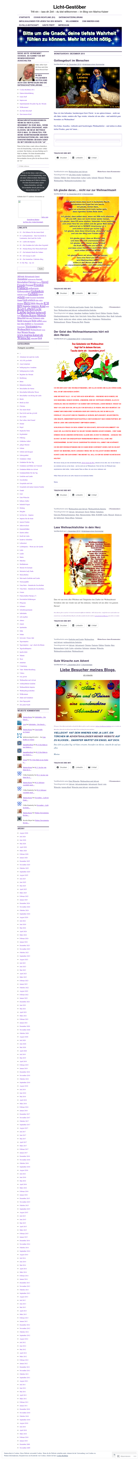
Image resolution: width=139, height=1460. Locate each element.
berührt (92, 313)
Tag (32, 324)
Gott (68, 177)
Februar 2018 (24, 1107)
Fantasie (95, 645)
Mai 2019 (23, 1058)
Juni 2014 (23, 1261)
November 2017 (25, 1117)
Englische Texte (25, 431)
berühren (85, 313)
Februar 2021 (24, 1019)
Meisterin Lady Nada (26, 571)
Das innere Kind (25, 409)
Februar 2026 (24, 854)
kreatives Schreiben (26, 539)
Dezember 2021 (25, 1001)
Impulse (27, 306)
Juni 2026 (23, 840)
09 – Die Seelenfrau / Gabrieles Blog (31, 259)
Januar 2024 (24, 942)
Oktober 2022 (24, 987)
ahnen (71, 313)
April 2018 (23, 1100)
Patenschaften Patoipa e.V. (28, 596)
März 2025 (23, 893)
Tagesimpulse (24, 641)
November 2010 (25, 1412)
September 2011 (25, 1377)
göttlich (31, 300)
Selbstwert (60, 518)
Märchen (22, 560)
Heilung (20, 303)
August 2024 (24, 917)
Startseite (24, 17)
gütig (41, 300)
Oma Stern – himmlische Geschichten (32, 585)
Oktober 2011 (24, 1374)
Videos (22, 673)
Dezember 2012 (25, 1325)
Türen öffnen (69, 518)
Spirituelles (98, 307)
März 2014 (23, 1272)
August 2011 (24, 1381)
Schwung (85, 648)
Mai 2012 (23, 1349)
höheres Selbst (24, 501)
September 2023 (25, 956)
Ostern (22, 592)
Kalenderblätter (24, 529)
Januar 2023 (24, 984)
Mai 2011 (23, 1391)
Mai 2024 (23, 928)
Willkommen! (72, 21)
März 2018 (23, 1103)
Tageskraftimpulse (25, 648)
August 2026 (24, 833)
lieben (31, 312)
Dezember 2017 (25, 1114)
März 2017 (23, 1146)
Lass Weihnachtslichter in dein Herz (77, 527)
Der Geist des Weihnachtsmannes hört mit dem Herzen (81, 333)
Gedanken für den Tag (27, 462)
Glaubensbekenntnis (61, 316)
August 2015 (24, 1212)
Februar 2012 (24, 1360)
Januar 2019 (24, 1068)
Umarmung (96, 319)
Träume (22, 655)
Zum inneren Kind (90, 21)
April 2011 (23, 1395)
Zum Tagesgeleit (25, 701)
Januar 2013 (24, 1321)
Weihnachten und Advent (78, 171)
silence (22, 620)
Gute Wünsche (74, 781)
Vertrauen (78, 518)
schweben (78, 648)
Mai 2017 (23, 1138)
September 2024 (25, 914)
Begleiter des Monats (26, 374)
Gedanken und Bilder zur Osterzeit (31, 466)
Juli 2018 (23, 1089)
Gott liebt (82, 316)
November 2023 (25, 949)
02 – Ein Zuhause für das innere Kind (32, 232)
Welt (19, 332)
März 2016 (23, 1188)
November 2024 (25, 907)
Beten (21, 381)
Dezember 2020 (25, 1026)
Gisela (25, 760)
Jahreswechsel (24, 525)
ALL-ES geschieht (26, 360)
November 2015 (25, 1202)
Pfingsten (23, 603)
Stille (22, 324)
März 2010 (23, 1434)
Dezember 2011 (25, 1367)
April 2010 (23, 1430)
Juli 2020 (23, 1040)
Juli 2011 (23, 1384)
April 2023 (23, 973)
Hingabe (39, 303)
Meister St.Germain (26, 568)
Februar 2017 (24, 1149)
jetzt (47, 306)
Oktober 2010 (24, 1416)
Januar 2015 (24, 1237)
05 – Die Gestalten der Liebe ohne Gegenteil (34, 245)
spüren (79, 319)
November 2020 (25, 1030)
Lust (18, 315)
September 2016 (25, 1167)
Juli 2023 (23, 963)
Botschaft (39, 279)
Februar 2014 (24, 1275)
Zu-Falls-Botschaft (29, 25)
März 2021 (23, 1016)
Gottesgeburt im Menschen (71, 60)
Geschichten (40, 297)
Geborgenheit (23, 291)
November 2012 (25, 1328)
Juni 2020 (23, 1044)
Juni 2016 (23, 1177)
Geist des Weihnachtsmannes (64, 514)
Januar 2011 (24, 1405)
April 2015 (23, 1226)
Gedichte (20, 294)
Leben (83, 177)
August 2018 (24, 1086)
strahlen (27, 323)
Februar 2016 (24, 1191)
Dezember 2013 (25, 1283)
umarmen (23, 662)
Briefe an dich (24, 402)
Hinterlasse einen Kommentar (93, 64)
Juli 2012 (23, 1342)
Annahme (77, 313)
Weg (40, 326)
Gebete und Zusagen (26, 452)
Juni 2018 (23, 1093)
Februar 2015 (24, 1233)
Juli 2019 (23, 1054)
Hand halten (101, 316)
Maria (21, 557)
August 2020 (24, 1037)
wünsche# (34, 338)
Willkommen (24, 694)
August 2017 (24, 1128)
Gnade (86, 307)
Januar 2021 (24, 1023)
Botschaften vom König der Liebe (30, 395)
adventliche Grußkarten (101, 616)
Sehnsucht (27, 320)
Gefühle (33, 294)
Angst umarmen (25, 364)
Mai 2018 (23, 1096)
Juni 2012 (23, 1346)
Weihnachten (59, 180)
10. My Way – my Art (27, 263)
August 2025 (24, 875)
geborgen (33, 288)
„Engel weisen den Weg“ (88, 463)
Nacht (61, 319)
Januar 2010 (24, 1441)
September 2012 (25, 1335)
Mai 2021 (23, 1009)
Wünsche (108, 177)
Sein (33, 320)
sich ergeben (24, 617)
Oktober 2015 (24, 1205)
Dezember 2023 (25, 945)
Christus (57, 177)
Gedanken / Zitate (25, 459)
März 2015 (23, 1230)
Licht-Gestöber (69, 6)
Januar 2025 (24, 900)
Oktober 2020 (24, 1033)
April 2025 (23, 889)
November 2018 (25, 1075)
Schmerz (36, 318)
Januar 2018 (24, 1110)
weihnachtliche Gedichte (87, 310)
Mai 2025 (23, 886)
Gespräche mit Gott (26, 483)
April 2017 (23, 1142)
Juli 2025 (23, 879)
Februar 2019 (24, 1065)
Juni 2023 (23, 966)
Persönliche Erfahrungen (28, 599)
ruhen (74, 319)
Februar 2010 (24, 1437)
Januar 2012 (24, 1363)
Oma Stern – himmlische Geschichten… (32, 589)
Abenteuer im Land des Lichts (29, 357)
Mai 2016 (23, 1181)
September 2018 (25, 1082)
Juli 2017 (23, 1131)
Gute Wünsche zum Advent (71, 661)
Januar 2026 (24, 857)
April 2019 (23, 1061)
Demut (22, 423)
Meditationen (24, 564)
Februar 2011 (24, 1402)
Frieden (109, 313)
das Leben (23, 416)
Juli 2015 (23, 1216)
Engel (98, 313)
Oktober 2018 (24, 1079)
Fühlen (63, 177)
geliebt (21, 297)
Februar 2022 (24, 994)
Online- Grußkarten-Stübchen (103, 726)
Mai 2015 (23, 1223)
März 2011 (23, 1398)
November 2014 (25, 1244)
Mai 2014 (23, 1265)
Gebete (22, 448)
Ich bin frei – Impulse (27, 515)
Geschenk (33, 297)
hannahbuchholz (28, 745)
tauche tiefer (23, 652)
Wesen (24, 332)
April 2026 (23, 847)
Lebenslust (23, 543)
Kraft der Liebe (24, 536)
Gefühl (25, 294)
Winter (68, 322)
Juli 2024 (23, 921)
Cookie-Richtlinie (62, 1455)
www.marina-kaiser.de (30, 335)
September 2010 (25, 1420)
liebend (94, 177)
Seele (20, 320)
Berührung (23, 378)
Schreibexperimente (26, 610)
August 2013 (24, 1297)
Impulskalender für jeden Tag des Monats (40, 21)
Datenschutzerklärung (71, 17)
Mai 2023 (23, 970)
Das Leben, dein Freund (27, 420)
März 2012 (23, 1356)
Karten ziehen (24, 532)
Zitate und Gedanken (26, 697)
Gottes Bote (91, 316)
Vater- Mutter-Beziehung (27, 669)
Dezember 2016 (25, 1156)
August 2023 (24, 959)
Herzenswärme (85, 514)
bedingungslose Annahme (28, 367)
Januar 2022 (24, 998)
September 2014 (25, 1251)
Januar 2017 (24, 1153)
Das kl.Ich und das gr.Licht (28, 413)
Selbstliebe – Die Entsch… (37, 724)
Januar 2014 (24, 1279)
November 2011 (25, 1370)
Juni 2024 (23, 924)
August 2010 (24, 1423)
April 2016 (23, 1184)
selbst (39, 320)
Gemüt (27, 297)
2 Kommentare (87, 194)
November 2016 (25, 1160)
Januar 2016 (24, 1195)
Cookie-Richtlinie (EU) (44, 17)
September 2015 (25, 1209)
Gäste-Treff (48, 25)
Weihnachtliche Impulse (97, 508)
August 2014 (24, 1254)
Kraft (112, 316)
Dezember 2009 (25, 1444)
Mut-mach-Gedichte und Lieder (30, 578)
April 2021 (23, 1012)
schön (42, 318)
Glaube (115, 313)
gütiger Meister (24, 445)
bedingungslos (32, 279)
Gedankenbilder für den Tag (29, 473)
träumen (93, 648)
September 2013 (25, 1293)
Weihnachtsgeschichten (73, 180)
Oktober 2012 (24, 1332)
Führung (22, 438)
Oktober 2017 (24, 1121)
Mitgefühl (21, 318)
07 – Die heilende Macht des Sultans (31, 252)
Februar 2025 (24, 896)
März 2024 (23, 935)
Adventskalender (81, 784)
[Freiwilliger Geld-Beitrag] (29, 217)
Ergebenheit (23, 434)
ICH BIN (99, 514)
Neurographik (24, 582)
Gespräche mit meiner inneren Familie (32, 487)
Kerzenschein (59, 648)
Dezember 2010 (25, 1409)
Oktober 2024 (24, 910)
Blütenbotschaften (25, 385)
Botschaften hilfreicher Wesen (29, 392)
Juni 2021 (23, 1005)
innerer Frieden (24, 522)
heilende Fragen (25, 504)
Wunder (87, 322)
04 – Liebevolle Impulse (27, 241)
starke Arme (87, 319)
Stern (18, 324)
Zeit (40, 338)
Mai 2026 (23, 843)
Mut (27, 318)
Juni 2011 (23, 1388)
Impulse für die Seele (26, 518)
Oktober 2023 (24, 952)
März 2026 (23, 850)
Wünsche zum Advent (80, 787)
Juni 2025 (23, 882)
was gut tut (23, 676)
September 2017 (25, 1124)
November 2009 (25, 1448)
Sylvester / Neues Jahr (27, 638)
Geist (41, 294)
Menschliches (24, 575)
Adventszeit (79, 511)
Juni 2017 (23, 1135)
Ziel (84, 180)
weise (43, 330)
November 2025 (25, 864)
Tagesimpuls (38, 323)
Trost (56, 310)
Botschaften (22, 281)
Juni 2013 (23, 1304)
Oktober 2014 (24, 1247)
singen (22, 624)
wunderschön (93, 787)
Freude (21, 285)
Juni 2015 (23, 1219)
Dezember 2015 (25, 1198)
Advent (71, 511)
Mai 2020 (23, 1047)
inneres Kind (66, 787)
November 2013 (25, 1286)
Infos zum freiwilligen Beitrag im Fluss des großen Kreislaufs (35, 219)
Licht (67, 648)
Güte (36, 300)
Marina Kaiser (29, 315)
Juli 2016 (23, 1174)
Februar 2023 (24, 980)
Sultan (22, 634)
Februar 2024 (24, 938)
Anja (24, 724)
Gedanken (99, 511)
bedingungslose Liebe (27, 371)
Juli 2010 (23, 1427)
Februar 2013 (24, 1318)
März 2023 (23, 977)
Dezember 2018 (25, 1072)
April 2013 (23, 1311)
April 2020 (23, 1051)
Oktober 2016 (24, 1163)
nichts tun (67, 319)
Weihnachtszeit (59, 322)
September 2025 (25, 872)
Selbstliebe (23, 613)
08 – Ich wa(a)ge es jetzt (27, 256)
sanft (30, 318)
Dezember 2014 (25, 1240)
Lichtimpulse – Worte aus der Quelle (31, 546)
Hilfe (93, 514)
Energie (39, 282)
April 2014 (23, 1268)
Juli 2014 (23, 1258)
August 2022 (24, 991)
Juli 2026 (23, 836)
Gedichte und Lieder (76, 307)
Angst (37, 276)
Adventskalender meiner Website (92, 736)
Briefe (22, 399)
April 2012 (23, 1353)
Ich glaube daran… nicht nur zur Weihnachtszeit (85, 190)
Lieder (22, 553)
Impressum (63, 25)
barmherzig (86, 174)
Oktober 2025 (24, 868)
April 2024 (23, 931)
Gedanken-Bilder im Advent (29, 469)
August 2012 (24, 1339)
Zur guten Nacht (25, 705)
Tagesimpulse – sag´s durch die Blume (32, 645)
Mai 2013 (23, 1307)
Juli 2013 (23, 1300)
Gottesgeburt (75, 177)
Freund (29, 285)
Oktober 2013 (24, 1290)
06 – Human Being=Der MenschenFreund (33, 249)
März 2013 (23, 1314)
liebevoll (41, 312)
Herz (108, 316)
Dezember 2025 (25, 861)
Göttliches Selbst (25, 441)
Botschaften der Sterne (27, 388)
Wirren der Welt (77, 322)
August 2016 (24, 1170)
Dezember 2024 (25, 903)
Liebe (89, 177)
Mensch (101, 177)
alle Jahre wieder (75, 174)
